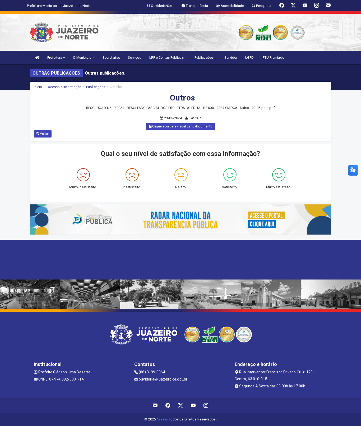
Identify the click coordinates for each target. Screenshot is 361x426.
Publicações (204, 57)
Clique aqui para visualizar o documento (181, 126)
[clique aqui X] (180, 405)
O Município (82, 57)
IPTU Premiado (273, 57)
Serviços (134, 57)
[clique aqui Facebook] (168, 405)
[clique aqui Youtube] (193, 405)
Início (38, 87)
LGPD (249, 57)
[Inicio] (37, 57)
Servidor (230, 57)
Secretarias (111, 57)
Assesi (161, 419)
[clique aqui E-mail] (155, 405)
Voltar (44, 134)
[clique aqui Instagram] (206, 405)
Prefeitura (55, 57)
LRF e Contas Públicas (166, 57)
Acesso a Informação (64, 87)
